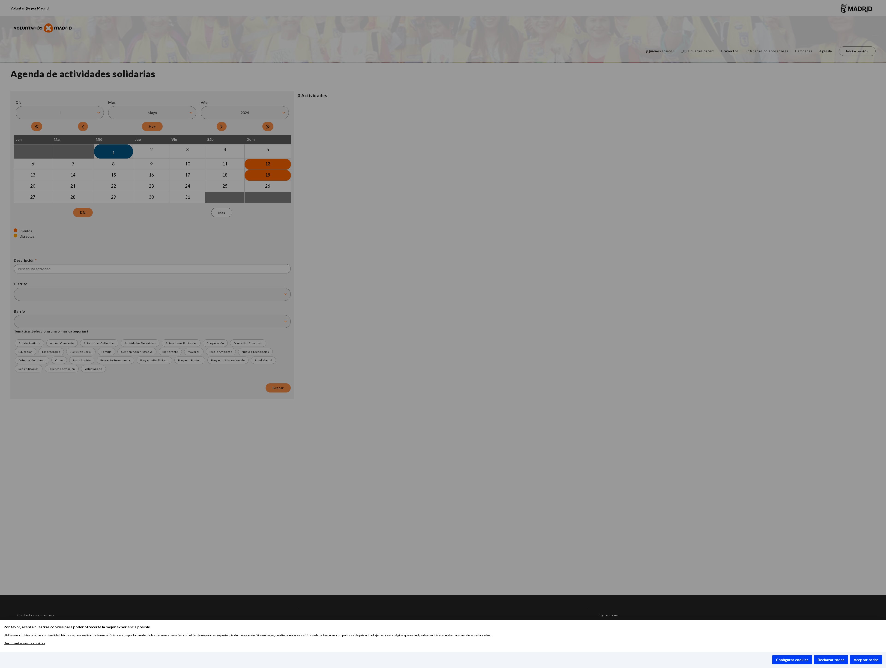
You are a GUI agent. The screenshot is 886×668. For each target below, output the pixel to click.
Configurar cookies (792, 659)
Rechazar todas (831, 659)
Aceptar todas (866, 659)
